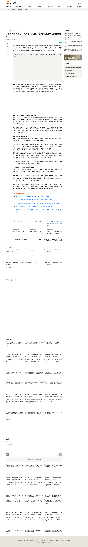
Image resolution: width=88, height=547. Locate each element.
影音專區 (69, 7)
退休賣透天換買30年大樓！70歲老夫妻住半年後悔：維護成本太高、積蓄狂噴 (37, 203)
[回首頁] (11, 2)
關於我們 (62, 540)
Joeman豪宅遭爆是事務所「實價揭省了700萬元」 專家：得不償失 (35, 200)
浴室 (26, 9)
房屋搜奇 (29, 7)
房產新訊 (8, 7)
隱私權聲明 (46, 540)
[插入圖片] (58, 454)
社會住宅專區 (69, 70)
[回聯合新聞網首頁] (7, 2)
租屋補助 (20, 9)
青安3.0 (8, 9)
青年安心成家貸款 (70, 73)
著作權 (41, 540)
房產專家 (50, 7)
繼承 (14, 9)
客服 (27, 540)
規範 (7, 454)
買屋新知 (79, 7)
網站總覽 (68, 540)
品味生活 (40, 7)
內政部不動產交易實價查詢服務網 (73, 67)
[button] (81, 3)
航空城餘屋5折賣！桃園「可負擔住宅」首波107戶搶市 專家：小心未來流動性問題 (38, 211)
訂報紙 (57, 540)
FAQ (25, 540)
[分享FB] (7, 43)
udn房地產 (11, 30)
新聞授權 (32, 540)
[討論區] (7, 50)
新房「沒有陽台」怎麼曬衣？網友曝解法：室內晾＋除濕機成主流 (34, 206)
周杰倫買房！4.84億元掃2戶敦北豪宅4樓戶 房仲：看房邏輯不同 (34, 196)
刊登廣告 (20, 540)
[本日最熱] (81, 31)
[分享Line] (7, 46)
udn (6, 30)
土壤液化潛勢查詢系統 (71, 76)
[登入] (78, 3)
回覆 (61, 454)
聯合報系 (52, 540)
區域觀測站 (19, 7)
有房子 (60, 7)
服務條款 (37, 540)
